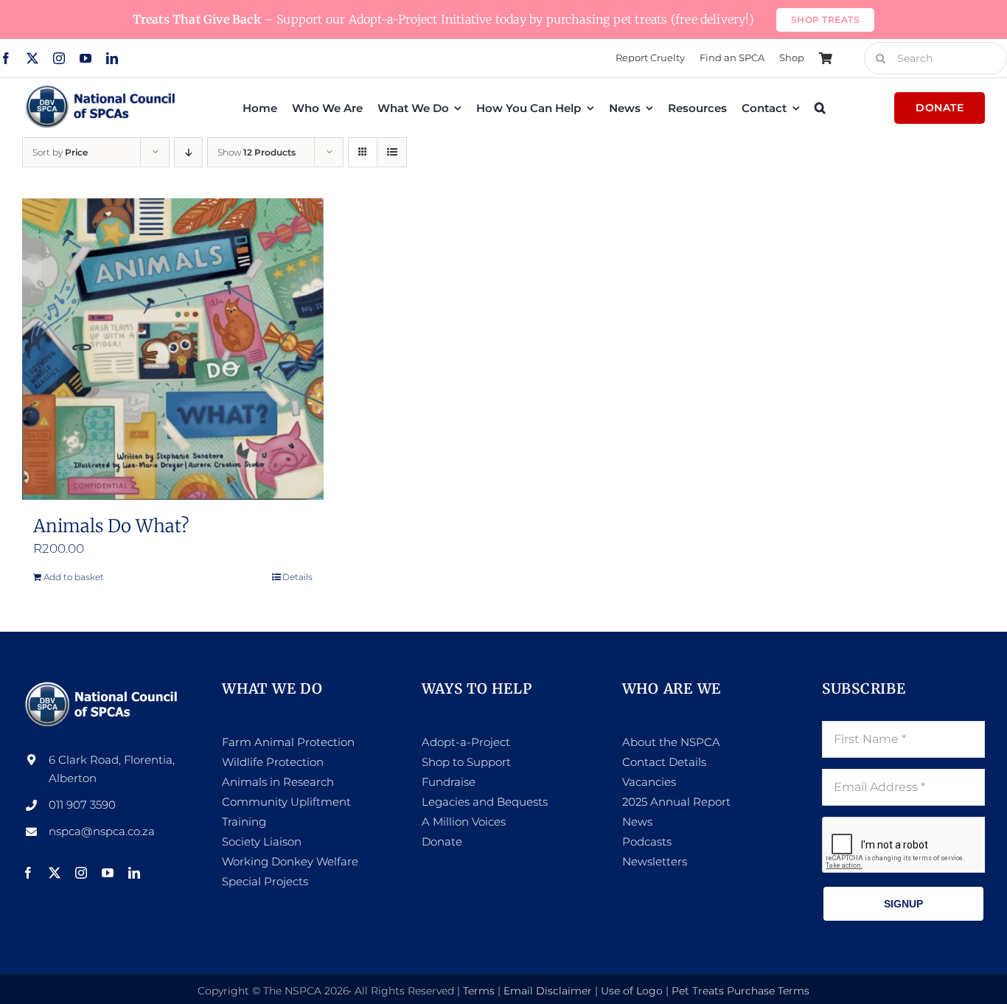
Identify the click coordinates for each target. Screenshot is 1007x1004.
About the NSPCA (671, 742)
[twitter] (32, 58)
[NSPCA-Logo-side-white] (103, 685)
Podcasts (647, 841)
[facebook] (6, 58)
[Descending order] (188, 152)
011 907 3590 (82, 805)
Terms (479, 990)
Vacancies (649, 782)
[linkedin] (112, 58)
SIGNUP (903, 904)
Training (244, 822)
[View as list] (391, 152)
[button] (820, 107)
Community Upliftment (286, 802)
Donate (442, 841)
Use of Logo (632, 990)
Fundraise (448, 782)
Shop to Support (466, 762)
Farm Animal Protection (288, 742)
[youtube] (85, 58)
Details (297, 576)
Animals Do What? (111, 526)
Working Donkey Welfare (290, 861)
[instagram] (59, 58)
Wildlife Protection (273, 762)
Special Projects (265, 881)
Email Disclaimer (547, 990)
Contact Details (664, 762)
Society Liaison (262, 841)
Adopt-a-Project (466, 742)
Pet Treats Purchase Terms (740, 990)
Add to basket (73, 576)
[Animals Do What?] (173, 349)
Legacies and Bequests (485, 802)
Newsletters (654, 861)
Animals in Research (278, 782)
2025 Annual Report (676, 802)
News (637, 822)
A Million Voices (464, 822)
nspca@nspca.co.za (102, 831)
